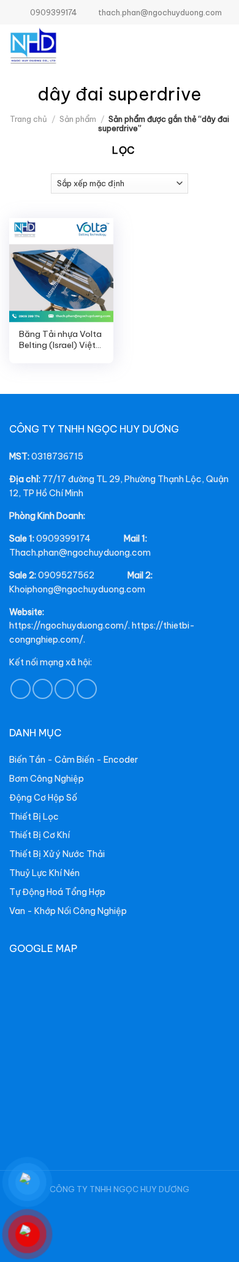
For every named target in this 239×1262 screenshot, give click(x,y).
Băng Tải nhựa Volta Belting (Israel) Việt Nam (60, 339)
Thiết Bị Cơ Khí (39, 835)
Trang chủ (28, 119)
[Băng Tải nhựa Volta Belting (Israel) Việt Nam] (61, 270)
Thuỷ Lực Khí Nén (44, 872)
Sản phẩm (77, 119)
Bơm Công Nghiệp (46, 778)
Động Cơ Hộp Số (43, 797)
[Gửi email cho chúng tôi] (65, 689)
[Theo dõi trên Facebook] (20, 689)
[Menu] (221, 46)
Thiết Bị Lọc (34, 816)
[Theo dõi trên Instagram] (42, 689)
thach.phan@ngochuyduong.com (160, 12)
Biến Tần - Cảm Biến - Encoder (73, 759)
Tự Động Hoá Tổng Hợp (57, 891)
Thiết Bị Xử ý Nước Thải (57, 854)
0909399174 (53, 12)
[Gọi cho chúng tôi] (87, 689)
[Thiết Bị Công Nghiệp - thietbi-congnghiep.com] (61, 46)
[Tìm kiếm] (200, 46)
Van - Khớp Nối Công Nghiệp (68, 910)
